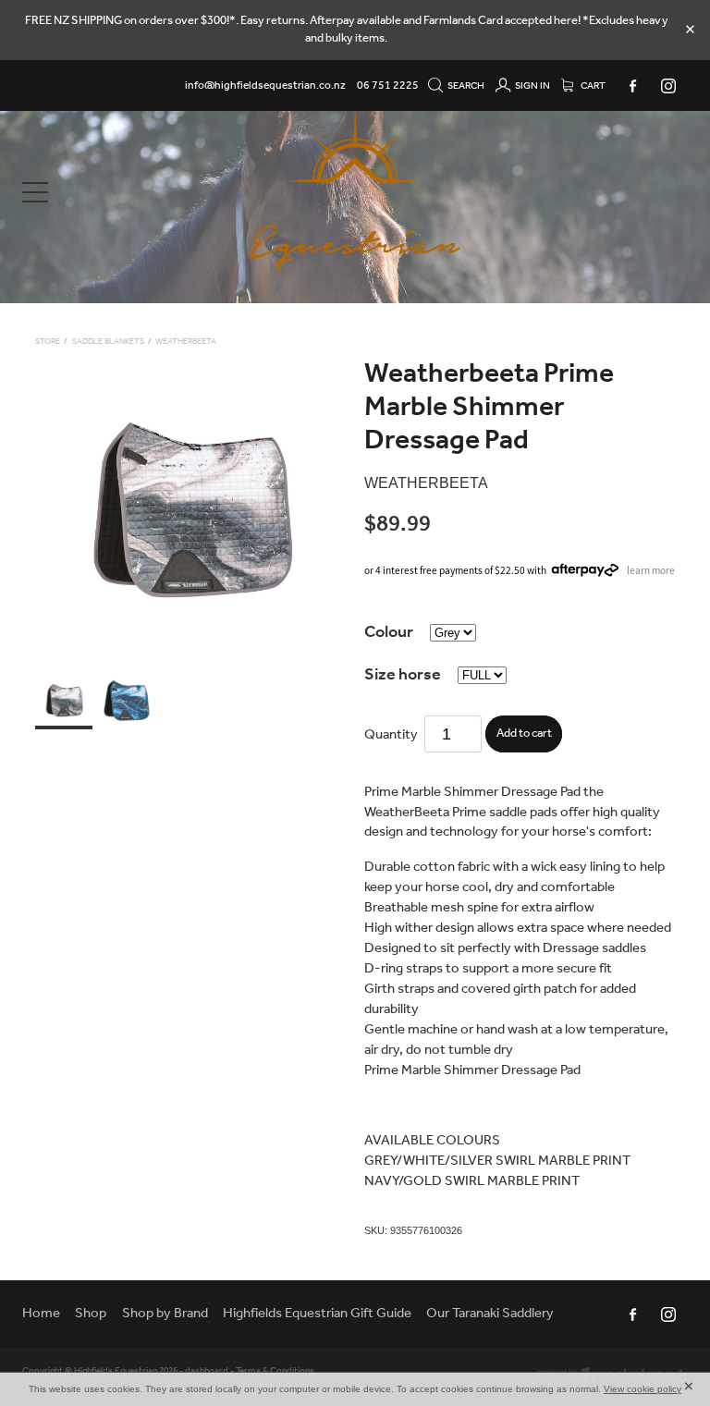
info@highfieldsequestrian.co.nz (265, 85)
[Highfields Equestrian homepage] (355, 192)
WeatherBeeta (185, 341)
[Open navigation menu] (105, 192)
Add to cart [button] (524, 733)
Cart (592, 86)
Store (47, 341)
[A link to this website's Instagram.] (668, 86)
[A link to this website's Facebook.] (632, 86)
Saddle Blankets (108, 341)
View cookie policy (642, 1389)
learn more (651, 569)
